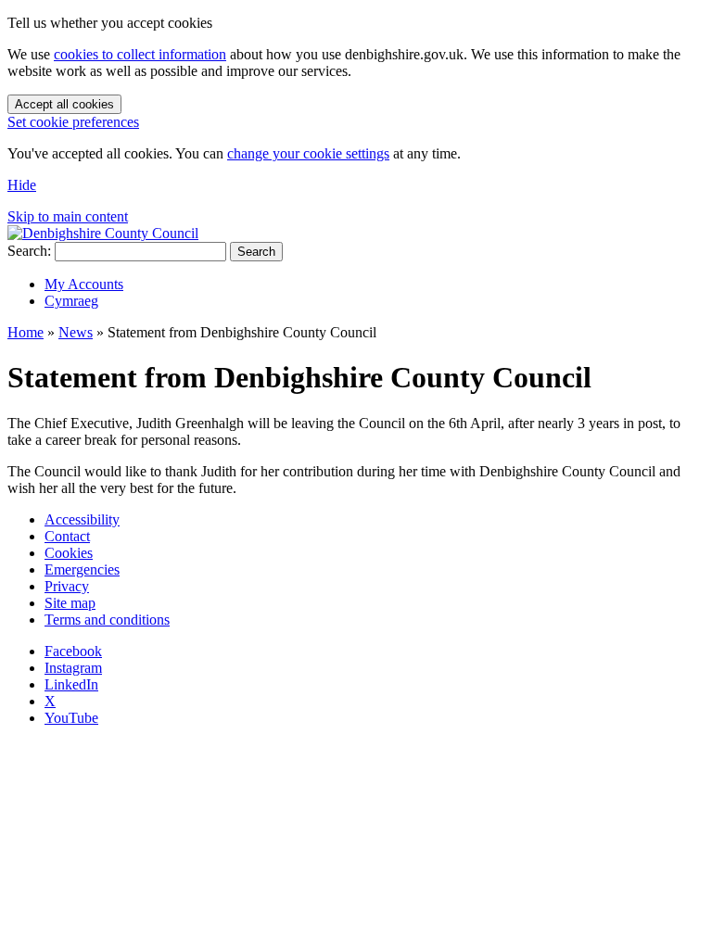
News (75, 332)
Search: (29, 251)
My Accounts (83, 284)
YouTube (71, 718)
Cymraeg (71, 301)
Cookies (68, 553)
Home (25, 332)
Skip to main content (67, 216)
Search (256, 252)
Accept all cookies (64, 104)
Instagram (73, 668)
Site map (69, 603)
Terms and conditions (107, 619)
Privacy (66, 586)
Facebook (73, 651)
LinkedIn (71, 684)
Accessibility (82, 519)
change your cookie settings (308, 153)
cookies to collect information (140, 54)
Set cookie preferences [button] (73, 122)
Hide (21, 185)
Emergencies (82, 569)
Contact (67, 536)
